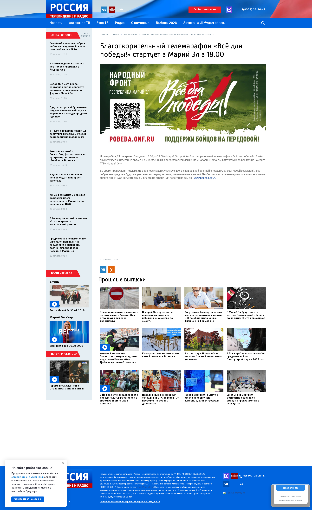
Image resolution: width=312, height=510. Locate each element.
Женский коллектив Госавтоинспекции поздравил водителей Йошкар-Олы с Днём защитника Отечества (119, 358)
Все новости (84, 34)
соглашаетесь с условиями (27, 477)
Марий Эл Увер (61, 317)
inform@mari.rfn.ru (144, 487)
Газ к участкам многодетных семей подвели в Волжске (160, 355)
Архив (54, 282)
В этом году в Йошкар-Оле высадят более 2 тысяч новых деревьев (203, 357)
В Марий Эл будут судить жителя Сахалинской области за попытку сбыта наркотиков (246, 315)
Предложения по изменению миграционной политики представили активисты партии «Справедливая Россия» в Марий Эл (68, 245)
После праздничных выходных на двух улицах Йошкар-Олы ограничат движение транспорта (119, 316)
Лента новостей (130, 34)
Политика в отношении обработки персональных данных (130, 502)
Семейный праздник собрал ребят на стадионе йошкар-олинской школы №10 (67, 46)
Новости (115, 34)
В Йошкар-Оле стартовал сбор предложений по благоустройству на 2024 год (246, 357)
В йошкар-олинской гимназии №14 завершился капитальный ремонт (68, 221)
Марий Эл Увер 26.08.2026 (66, 346)
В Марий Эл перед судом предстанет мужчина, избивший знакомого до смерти (157, 316)
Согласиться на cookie (27, 499)
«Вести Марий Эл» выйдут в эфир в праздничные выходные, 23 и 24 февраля (201, 398)
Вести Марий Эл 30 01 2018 (67, 310)
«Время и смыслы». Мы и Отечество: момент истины (67, 387)
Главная (104, 34)
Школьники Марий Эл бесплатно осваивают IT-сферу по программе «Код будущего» (243, 399)
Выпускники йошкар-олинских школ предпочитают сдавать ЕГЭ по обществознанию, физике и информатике (203, 316)
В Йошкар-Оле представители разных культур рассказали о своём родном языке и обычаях (119, 399)
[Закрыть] (63, 463)
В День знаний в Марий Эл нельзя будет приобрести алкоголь (66, 178)
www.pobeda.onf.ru (205, 178)
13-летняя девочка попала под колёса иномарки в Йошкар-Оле (67, 67)
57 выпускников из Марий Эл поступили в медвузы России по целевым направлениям (68, 134)
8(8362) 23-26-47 (253, 9)
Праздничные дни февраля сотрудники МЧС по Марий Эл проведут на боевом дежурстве (160, 399)
